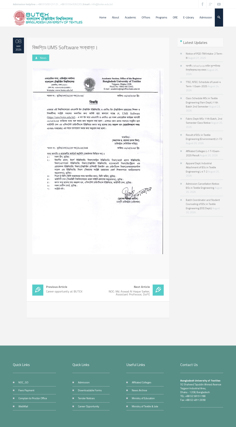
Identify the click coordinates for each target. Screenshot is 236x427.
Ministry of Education (143, 398)
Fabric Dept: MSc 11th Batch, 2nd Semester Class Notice (204, 121)
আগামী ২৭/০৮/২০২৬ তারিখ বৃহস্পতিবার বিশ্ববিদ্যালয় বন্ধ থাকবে (203, 68)
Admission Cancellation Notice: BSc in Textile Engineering (202, 186)
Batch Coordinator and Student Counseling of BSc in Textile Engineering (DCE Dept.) (203, 204)
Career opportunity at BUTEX (64, 289)
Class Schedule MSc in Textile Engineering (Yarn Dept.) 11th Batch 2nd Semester (202, 102)
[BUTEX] (50, 17)
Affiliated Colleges (141, 382)
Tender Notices (86, 398)
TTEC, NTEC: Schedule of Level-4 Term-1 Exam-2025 (203, 84)
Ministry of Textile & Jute (145, 406)
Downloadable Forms (90, 390)
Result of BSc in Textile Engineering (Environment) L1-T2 (204, 137)
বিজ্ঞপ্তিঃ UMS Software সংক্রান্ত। (65, 47)
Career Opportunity (88, 406)
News (43, 58)
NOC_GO (23, 382)
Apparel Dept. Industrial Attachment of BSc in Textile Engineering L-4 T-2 (201, 167)
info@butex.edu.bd (102, 4)
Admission (84, 382)
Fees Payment (26, 390)
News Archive (139, 390)
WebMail (23, 406)
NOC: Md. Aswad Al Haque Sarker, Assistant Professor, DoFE (129, 291)
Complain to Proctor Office (32, 398)
